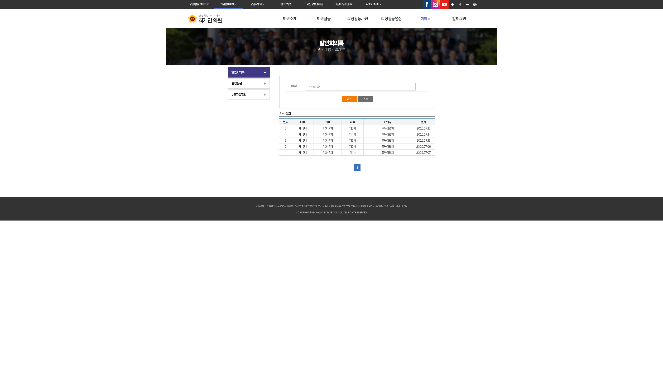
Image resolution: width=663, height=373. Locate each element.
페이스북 (427, 4)
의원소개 (290, 19)
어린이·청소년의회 (344, 4)
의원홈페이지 (227, 4)
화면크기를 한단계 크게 (452, 4)
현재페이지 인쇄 (474, 4)
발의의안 (459, 19)
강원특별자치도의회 (199, 4)
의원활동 (324, 19)
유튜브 (444, 4)
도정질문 (237, 83)
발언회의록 (237, 72)
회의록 (425, 19)
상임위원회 (256, 4)
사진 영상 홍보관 (314, 4)
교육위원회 (388, 128)
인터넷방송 (286, 4)
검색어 (293, 86)
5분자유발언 (239, 94)
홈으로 (319, 49)
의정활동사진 (357, 19)
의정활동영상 (391, 19)
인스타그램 (435, 4)
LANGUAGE (371, 4)
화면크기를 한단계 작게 (467, 4)
